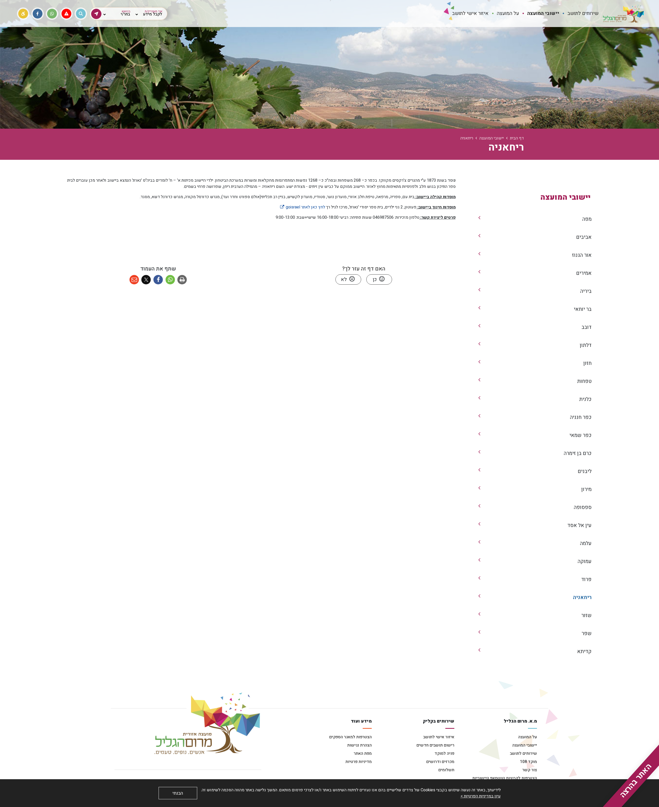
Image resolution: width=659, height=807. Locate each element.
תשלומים (446, 770)
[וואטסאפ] (52, 13)
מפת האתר (363, 753)
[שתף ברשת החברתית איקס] (146, 279)
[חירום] (66, 13)
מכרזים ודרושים (440, 762)
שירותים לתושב (523, 753)
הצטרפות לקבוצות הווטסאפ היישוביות (504, 778)
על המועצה (527, 737)
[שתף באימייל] (134, 279)
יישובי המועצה (524, 745)
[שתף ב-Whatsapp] (170, 279)
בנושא (126, 11)
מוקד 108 (528, 762)
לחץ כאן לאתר (302, 207)
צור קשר (529, 770)
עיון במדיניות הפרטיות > (481, 796)
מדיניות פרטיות (358, 762)
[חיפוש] (81, 13)
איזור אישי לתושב (438, 737)
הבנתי (177, 793)
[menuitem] (583, 13)
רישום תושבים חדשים (435, 745)
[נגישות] (23, 13)
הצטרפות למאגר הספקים (350, 737)
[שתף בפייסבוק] (158, 279)
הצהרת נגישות (359, 745)
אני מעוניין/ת (153, 11)
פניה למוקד (444, 753)
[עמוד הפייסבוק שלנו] (37, 13)
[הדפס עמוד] (182, 279)
